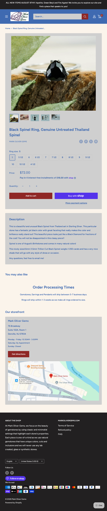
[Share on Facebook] (81, 141)
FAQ (60, 434)
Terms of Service (66, 425)
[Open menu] (6, 16)
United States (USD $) (29, 461)
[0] (99, 16)
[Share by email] (96, 141)
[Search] (85, 16)
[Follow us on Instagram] (7, 473)
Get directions (18, 354)
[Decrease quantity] (22, 186)
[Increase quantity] (36, 186)
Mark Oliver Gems (18, 141)
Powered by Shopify (13, 503)
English (9, 461)
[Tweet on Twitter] (91, 141)
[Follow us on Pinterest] (12, 473)
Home (7, 28)
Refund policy (64, 430)
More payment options (76, 203)
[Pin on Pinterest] (86, 141)
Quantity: (13, 186)
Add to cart (31, 196)
